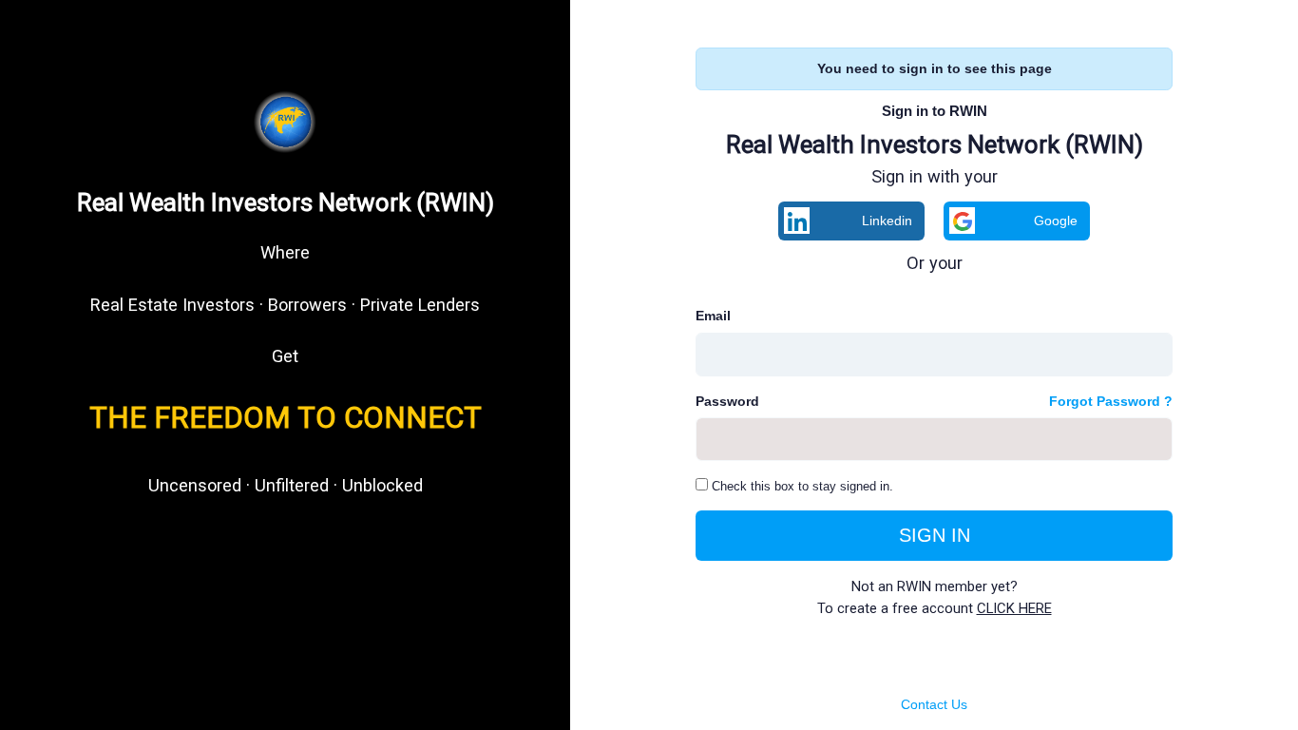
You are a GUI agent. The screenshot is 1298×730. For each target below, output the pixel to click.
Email (713, 315)
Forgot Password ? (1111, 401)
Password (727, 401)
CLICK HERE (1014, 608)
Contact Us (934, 704)
